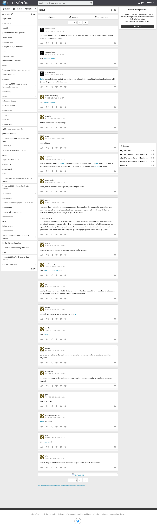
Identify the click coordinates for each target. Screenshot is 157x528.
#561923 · (55, 310)
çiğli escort (87, 488)
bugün (7, 9)
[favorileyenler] (65, 43)
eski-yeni (50, 17)
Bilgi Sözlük (17, 2)
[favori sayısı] (56, 43)
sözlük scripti (51, 485)
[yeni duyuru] (153, 146)
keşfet (29, 9)
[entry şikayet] (115, 43)
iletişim (45, 514)
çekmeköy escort (99, 488)
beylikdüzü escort (92, 491)
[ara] (91, 2)
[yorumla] (61, 43)
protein (97, 166)
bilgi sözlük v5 (136, 150)
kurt (96, 163)
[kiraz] (85, 23)
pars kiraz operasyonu (52, 270)
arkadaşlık (74, 485)
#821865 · (55, 417)
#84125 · (54, 31)
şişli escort (66, 491)
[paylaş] (52, 43)
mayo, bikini (82, 485)
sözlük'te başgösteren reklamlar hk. (136, 158)
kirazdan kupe (49, 59)
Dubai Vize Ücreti (66, 485)
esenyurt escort (78, 491)
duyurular (126, 146)
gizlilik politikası (84, 514)
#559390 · (55, 287)
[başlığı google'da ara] (114, 10)
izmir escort (43, 488)
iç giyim (56, 485)
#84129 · (54, 75)
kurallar (53, 514)
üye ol (152, 2)
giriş (142, 2)
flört (71, 485)
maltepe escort (54, 488)
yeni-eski (74, 17)
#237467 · (55, 118)
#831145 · (55, 438)
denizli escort (76, 488)
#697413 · (55, 351)
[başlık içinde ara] (111, 10)
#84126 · (54, 54)
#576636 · (55, 330)
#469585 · (55, 203)
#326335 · (55, 182)
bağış (122, 514)
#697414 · (55, 374)
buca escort (66, 488)
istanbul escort (56, 491)
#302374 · (55, 159)
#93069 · (54, 98)
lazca (42, 422)
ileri (32, 14)
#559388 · (55, 266)
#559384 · (55, 246)
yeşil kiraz (47, 442)
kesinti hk (136, 165)
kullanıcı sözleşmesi (67, 514)
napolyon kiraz (49, 102)
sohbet (78, 485)
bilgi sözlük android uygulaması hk (136, 154)
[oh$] (75, 314)
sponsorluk (114, 514)
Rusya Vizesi (40, 485)
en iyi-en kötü (102, 17)
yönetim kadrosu (100, 514)
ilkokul (42, 79)
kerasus (47, 334)
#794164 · (55, 397)
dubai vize (45, 485)
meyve (61, 163)
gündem (18, 9)
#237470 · (55, 139)
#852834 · (55, 458)
